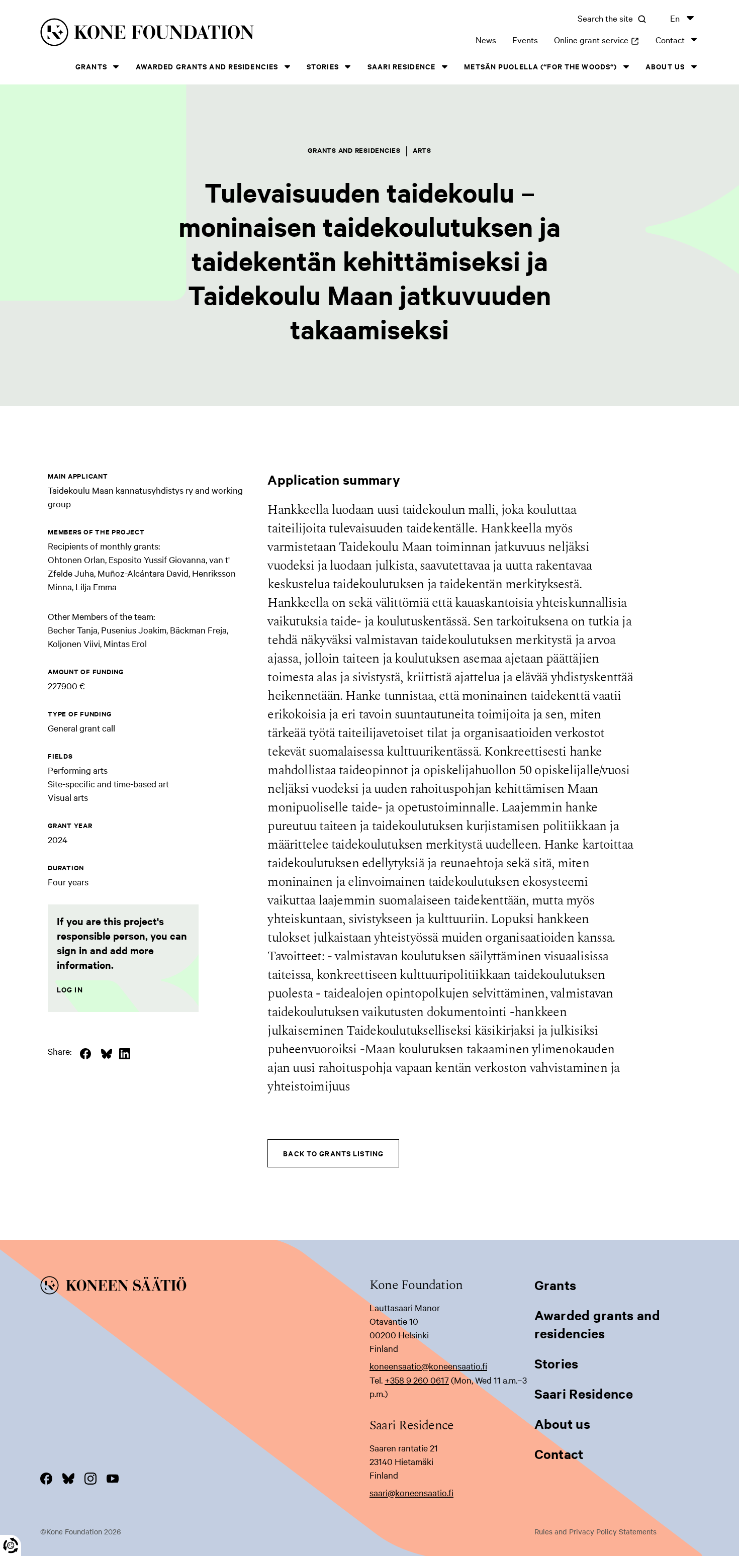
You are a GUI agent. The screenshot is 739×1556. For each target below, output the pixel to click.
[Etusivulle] (182, 34)
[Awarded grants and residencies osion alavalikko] (287, 66)
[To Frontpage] (204, 1287)
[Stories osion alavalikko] (348, 66)
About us (665, 66)
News (486, 39)
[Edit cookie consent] (10, 1545)
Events (525, 39)
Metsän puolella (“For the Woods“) (540, 66)
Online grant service (596, 39)
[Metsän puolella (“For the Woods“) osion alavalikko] (626, 66)
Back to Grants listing (333, 1153)
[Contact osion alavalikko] (694, 39)
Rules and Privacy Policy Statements (595, 1531)
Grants (91, 66)
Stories (323, 66)
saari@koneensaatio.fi (411, 1492)
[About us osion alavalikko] (694, 66)
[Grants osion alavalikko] (116, 66)
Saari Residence (401, 66)
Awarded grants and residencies (207, 66)
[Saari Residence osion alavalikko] (444, 66)
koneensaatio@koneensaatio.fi (428, 1365)
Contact (670, 39)
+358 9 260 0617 (417, 1380)
